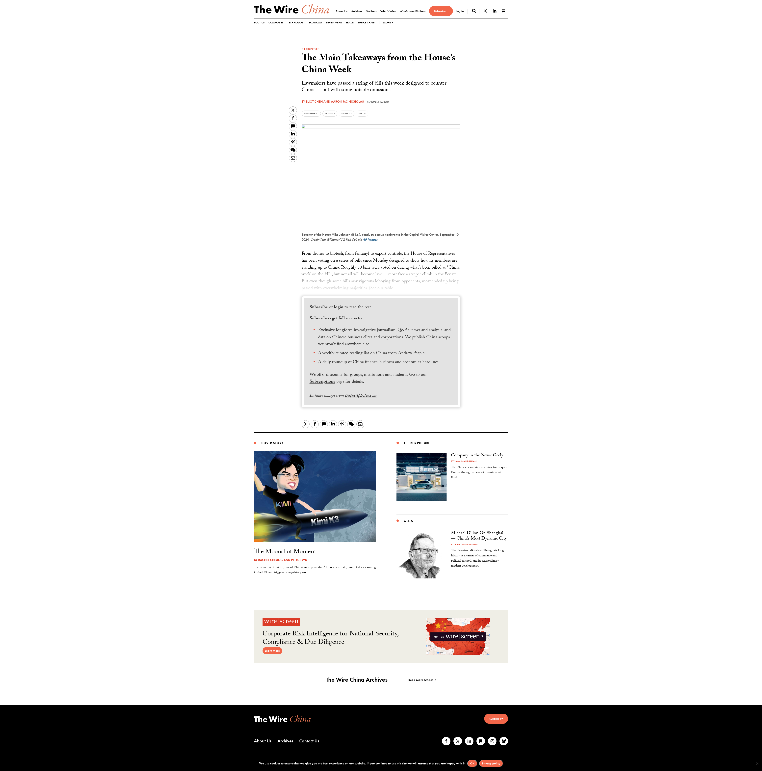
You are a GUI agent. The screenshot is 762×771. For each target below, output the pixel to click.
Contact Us (309, 741)
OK (472, 763)
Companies (275, 22)
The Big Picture (310, 49)
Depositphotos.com (361, 396)
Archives (356, 11)
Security (346, 113)
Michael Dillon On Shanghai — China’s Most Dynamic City (479, 536)
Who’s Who (388, 11)
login (338, 307)
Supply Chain (366, 22)
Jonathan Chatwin (465, 544)
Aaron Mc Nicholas (347, 101)
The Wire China (291, 9)
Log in (460, 11)
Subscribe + (441, 11)
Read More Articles (420, 680)
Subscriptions (322, 382)
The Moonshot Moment (285, 552)
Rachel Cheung (270, 560)
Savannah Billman (465, 461)
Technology (296, 22)
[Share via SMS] (293, 126)
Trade (350, 22)
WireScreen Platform (413, 11)
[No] (757, 763)
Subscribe (319, 307)
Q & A (408, 521)
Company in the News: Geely (477, 455)
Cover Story (272, 443)
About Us (341, 11)
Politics (259, 22)
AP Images (370, 239)
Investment (334, 22)
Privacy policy (491, 763)
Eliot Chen (314, 101)
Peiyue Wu (299, 560)
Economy (315, 22)
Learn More (272, 651)
